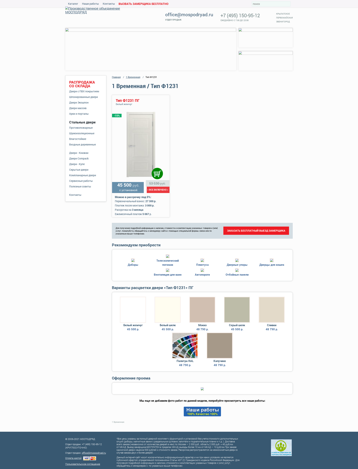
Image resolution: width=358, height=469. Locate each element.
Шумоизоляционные (81, 133)
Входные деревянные (82, 144)
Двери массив (78, 108)
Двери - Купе (77, 164)
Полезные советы (80, 186)
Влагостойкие (77, 139)
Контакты (109, 3)
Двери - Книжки (78, 153)
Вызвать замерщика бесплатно (143, 4)
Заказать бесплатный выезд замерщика (256, 230)
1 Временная (133, 77)
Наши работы (90, 3)
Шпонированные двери (83, 97)
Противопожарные (81, 127)
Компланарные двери (82, 175)
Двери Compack (79, 158)
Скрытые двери (78, 169)
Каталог (73, 3)
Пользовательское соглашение (82, 464)
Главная (116, 77)
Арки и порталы (79, 113)
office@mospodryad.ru (189, 14)
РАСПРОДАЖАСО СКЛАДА (82, 84)
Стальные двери (82, 122)
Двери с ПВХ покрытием (84, 91)
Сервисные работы (81, 181)
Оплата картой (73, 458)
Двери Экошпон (79, 102)
